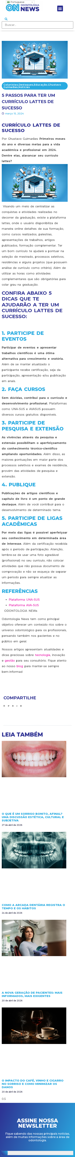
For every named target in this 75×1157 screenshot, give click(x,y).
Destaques (26, 84)
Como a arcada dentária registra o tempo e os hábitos (33, 906)
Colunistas (10, 84)
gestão (10, 660)
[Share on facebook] (4, 706)
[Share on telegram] (21, 706)
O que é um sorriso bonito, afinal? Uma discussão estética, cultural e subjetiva (33, 817)
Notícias (24, 87)
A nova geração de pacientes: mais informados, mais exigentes (32, 994)
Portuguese (17, 2)
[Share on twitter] (8, 706)
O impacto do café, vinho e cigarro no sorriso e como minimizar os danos (32, 1084)
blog (20, 666)
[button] (60, 8)
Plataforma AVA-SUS (24, 605)
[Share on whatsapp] (16, 706)
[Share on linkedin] (12, 706)
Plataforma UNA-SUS (24, 599)
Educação (40, 84)
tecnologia (42, 655)
